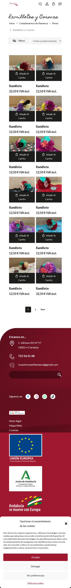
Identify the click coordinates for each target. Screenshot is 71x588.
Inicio (12, 23)
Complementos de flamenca (33, 23)
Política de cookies (35, 583)
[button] (66, 523)
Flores (55, 23)
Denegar (35, 566)
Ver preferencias (35, 575)
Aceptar (35, 557)
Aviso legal (15, 420)
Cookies (13, 430)
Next (43, 309)
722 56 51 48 (26, 356)
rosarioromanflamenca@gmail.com (38, 364)
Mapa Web (15, 425)
